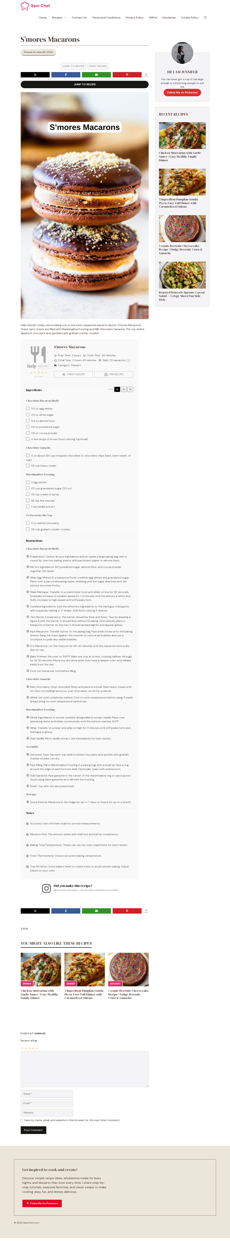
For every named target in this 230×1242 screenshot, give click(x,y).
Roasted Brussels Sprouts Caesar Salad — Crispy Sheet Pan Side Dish (182, 296)
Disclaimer (169, 17)
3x (130, 389)
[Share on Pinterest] (127, 74)
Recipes (57, 17)
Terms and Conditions (106, 17)
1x (117, 389)
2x (123, 389)
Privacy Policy (135, 17)
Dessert (115, 983)
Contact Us (79, 17)
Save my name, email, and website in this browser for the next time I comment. (72, 1120)
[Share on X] (35, 74)
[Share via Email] (96, 74)
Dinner (27, 983)
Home (43, 17)
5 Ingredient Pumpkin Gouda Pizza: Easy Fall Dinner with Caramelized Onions (83, 994)
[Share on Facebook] (65, 74)
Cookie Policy (190, 17)
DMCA (153, 17)
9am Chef (40, 5)
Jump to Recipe (74, 66)
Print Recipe (98, 66)
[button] (205, 18)
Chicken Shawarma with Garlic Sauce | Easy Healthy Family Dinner (39, 994)
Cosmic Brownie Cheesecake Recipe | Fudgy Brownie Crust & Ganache (128, 994)
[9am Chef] (25, 6)
